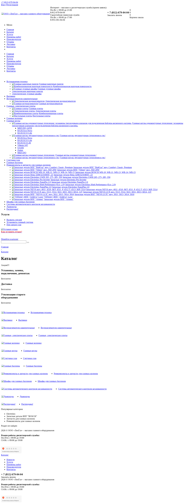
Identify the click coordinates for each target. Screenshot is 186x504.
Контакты (11, 47)
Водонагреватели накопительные (22, 98)
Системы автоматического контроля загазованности (31, 204)
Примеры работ (14, 37)
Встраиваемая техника (17, 81)
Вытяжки (11, 96)
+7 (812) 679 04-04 (9, 2)
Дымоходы (12, 206)
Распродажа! (12, 209)
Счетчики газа (13, 160)
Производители (14, 39)
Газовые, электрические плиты (21, 106)
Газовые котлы (13, 121)
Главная (10, 29)
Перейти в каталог (9, 239)
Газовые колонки (14, 118)
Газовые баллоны (15, 162)
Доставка (11, 44)
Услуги (10, 34)
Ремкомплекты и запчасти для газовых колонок (29, 165)
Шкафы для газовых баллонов (21, 202)
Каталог (10, 32)
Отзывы (10, 42)
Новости (11, 459)
